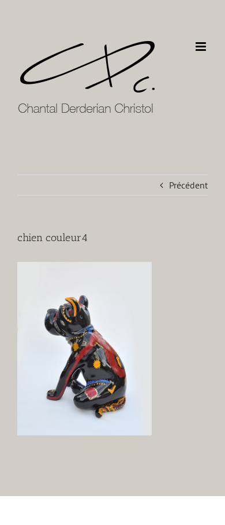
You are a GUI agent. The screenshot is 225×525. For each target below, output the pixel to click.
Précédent (188, 185)
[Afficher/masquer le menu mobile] (202, 46)
